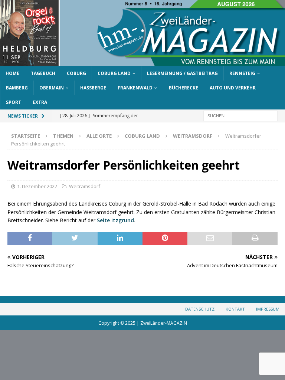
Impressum (267, 309)
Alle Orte (99, 135)
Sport (13, 102)
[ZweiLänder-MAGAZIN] (142, 61)
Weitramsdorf (84, 186)
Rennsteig (242, 73)
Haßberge (93, 88)
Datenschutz (199, 309)
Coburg (76, 73)
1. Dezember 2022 (37, 186)
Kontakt (235, 309)
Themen (63, 135)
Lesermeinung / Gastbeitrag (182, 73)
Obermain (51, 88)
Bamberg (17, 88)
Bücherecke (183, 88)
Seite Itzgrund (115, 220)
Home (12, 73)
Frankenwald (135, 88)
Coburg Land (114, 73)
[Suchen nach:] (240, 115)
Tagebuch (43, 73)
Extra (40, 102)
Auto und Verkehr (233, 88)
